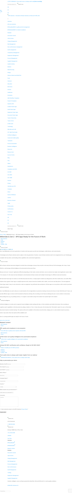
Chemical (9, 81)
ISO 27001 (10, 174)
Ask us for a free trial (4, 320)
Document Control (12, 35)
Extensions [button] (10, 95)
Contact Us (10, 211)
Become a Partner (12, 200)
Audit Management (12, 469)
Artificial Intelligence (12, 135)
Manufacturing (11, 69)
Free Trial (10, 214)
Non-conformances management (15, 47)
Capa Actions (10, 455)
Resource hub (11, 152)
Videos (9, 163)
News (2, 242)
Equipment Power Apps (13, 112)
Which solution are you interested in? (8, 389)
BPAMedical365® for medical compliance (17, 29)
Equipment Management (13, 55)
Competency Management (13, 52)
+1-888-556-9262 (11, 424)
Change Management (12, 41)
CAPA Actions (11, 38)
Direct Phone (3, 372)
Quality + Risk (4, 244)
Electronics (10, 86)
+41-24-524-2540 (11, 432)
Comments (2, 395)
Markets (9, 66)
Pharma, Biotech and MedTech (14, 75)
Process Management (12, 58)
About (9, 191)
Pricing (9, 183)
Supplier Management (12, 61)
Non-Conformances (12, 467)
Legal (9, 203)
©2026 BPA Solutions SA (13, 485)
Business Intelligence (12, 146)
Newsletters (10, 166)
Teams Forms (11, 120)
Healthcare (10, 92)
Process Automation (12, 143)
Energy (9, 72)
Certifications (10, 209)
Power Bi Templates (12, 101)
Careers (9, 197)
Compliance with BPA (12, 169)
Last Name (2, 369)
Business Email (3, 364)
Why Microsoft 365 (12, 129)
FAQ (8, 160)
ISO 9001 (9, 172)
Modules (9, 32)
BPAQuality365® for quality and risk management (19, 27)
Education (10, 83)
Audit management (12, 49)
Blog (9, 157)
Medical (2, 241)
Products (3, 351)
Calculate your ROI (12, 186)
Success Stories (11, 155)
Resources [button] (10, 149)
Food (9, 78)
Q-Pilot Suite (10, 123)
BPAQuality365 (11, 442)
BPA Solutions (4, 238)
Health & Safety (11, 64)
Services (9, 89)
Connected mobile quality (13, 137)
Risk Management (11, 44)
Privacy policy (10, 206)
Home (1, 234)
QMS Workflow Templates (13, 98)
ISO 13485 (10, 177)
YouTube (10, 438)
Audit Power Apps (12, 109)
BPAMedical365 (11, 445)
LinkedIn (9, 435)
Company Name (4, 378)
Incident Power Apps (12, 106)
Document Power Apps (13, 115)
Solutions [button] (10, 21)
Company (10, 189)
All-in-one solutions (12, 24)
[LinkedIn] (2, 249)
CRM (2, 240)
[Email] (11, 249)
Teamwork (10, 140)
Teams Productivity (12, 118)
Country (2, 384)
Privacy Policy (24, 409)
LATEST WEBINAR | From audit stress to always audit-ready (25, 1)
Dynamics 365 (11, 103)
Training (9, 472)
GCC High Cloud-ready (12, 132)
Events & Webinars (12, 194)
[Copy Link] (7, 249)
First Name (3, 366)
